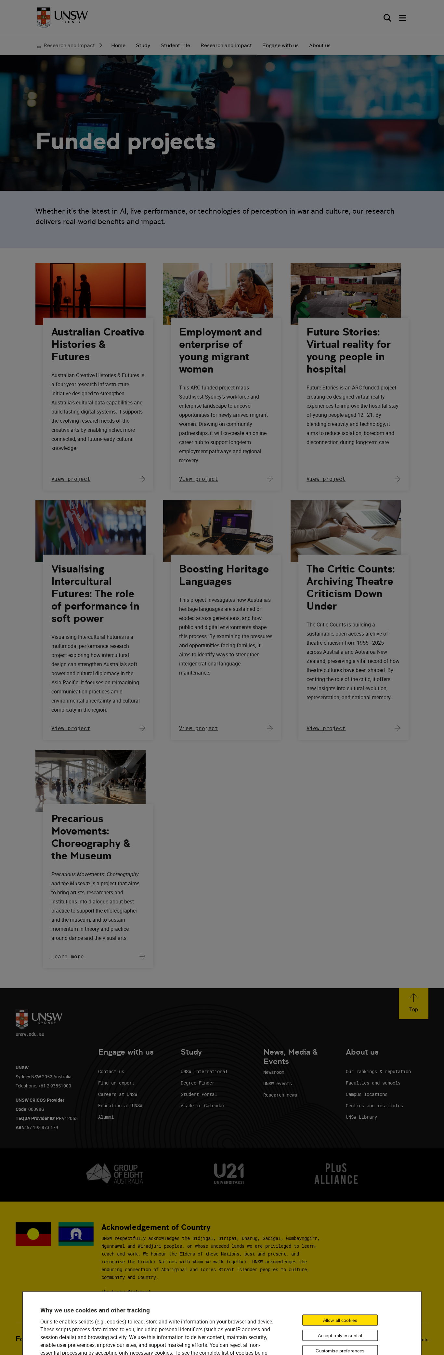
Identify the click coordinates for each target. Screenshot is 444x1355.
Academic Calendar (203, 1105)
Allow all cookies (340, 1319)
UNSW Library (361, 1117)
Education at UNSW (120, 1105)
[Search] (387, 18)
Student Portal (199, 1094)
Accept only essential (340, 1335)
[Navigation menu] (403, 18)
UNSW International (204, 1071)
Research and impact (69, 45)
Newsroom (273, 1072)
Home (118, 45)
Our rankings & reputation (378, 1071)
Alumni (106, 1117)
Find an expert (116, 1083)
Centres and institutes (374, 1105)
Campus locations (366, 1094)
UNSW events (277, 1083)
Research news (280, 1095)
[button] (413, 1003)
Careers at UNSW (117, 1094)
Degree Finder (198, 1083)
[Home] (62, 18)
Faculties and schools (373, 1083)
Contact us (111, 1071)
